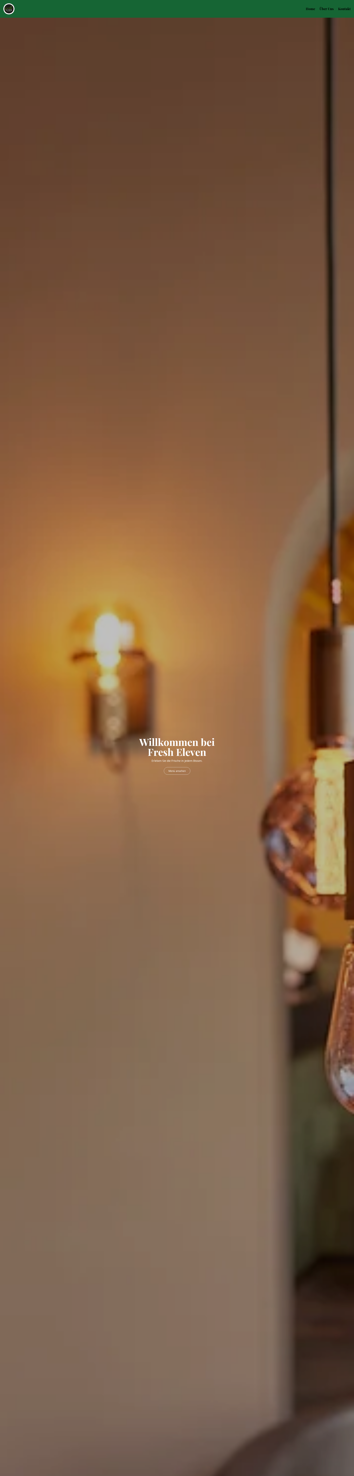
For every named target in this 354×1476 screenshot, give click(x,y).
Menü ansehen (177, 771)
